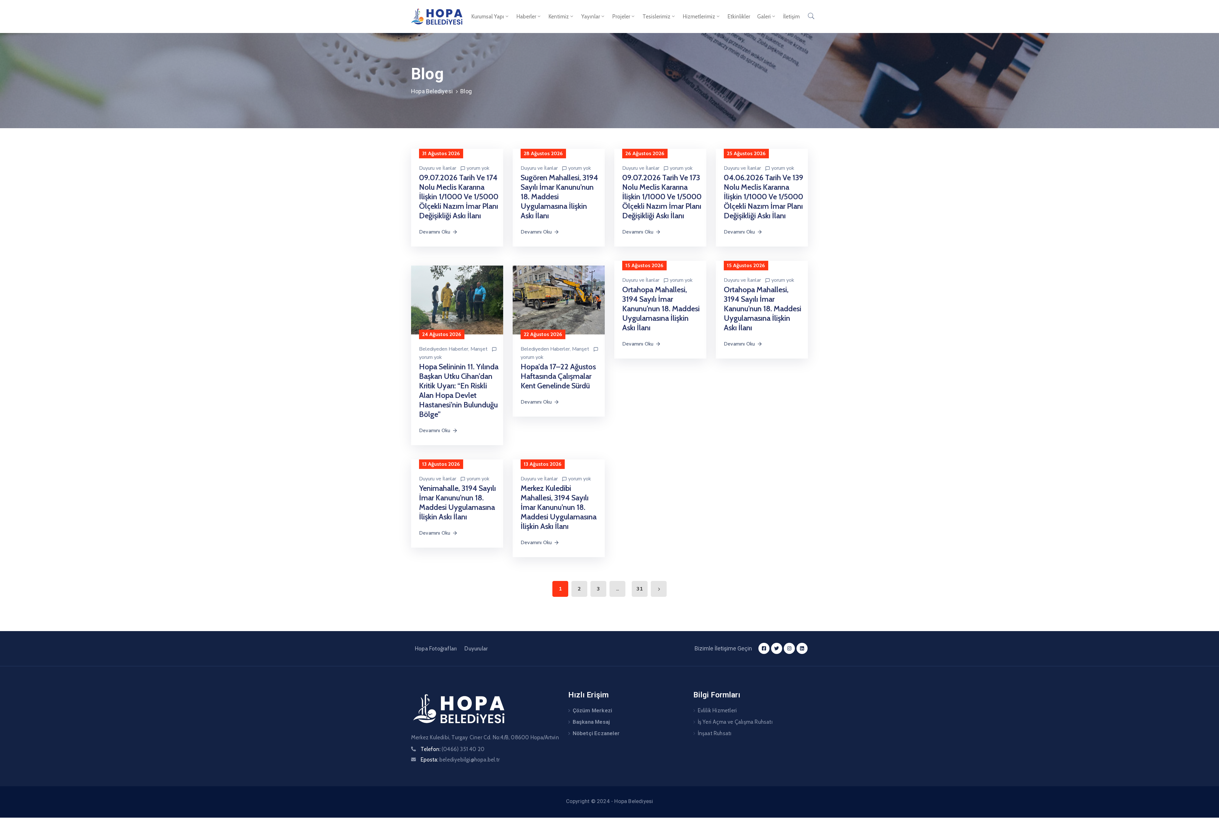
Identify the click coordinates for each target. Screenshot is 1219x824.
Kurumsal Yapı (487, 16)
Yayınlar (590, 16)
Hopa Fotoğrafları (436, 648)
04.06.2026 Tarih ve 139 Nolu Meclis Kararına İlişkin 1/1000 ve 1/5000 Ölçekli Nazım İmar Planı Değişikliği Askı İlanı (763, 196)
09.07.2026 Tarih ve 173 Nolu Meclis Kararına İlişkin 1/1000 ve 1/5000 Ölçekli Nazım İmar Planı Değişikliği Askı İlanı (662, 196)
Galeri (764, 16)
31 (639, 588)
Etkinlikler (739, 16)
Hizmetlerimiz (699, 16)
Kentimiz (559, 16)
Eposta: (460, 759)
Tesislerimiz (656, 16)
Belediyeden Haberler (443, 349)
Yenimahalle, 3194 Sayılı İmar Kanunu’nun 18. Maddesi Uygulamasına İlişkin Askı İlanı (457, 502)
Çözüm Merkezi (592, 710)
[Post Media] (457, 299)
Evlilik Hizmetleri (717, 710)
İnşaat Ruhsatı (715, 733)
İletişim (791, 16)
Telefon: (452, 749)
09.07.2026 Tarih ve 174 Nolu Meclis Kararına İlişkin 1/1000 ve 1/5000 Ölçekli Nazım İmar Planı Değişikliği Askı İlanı (458, 196)
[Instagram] (789, 648)
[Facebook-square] (763, 648)
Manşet (479, 349)
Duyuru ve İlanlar (437, 168)
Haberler (526, 16)
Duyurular (476, 648)
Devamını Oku (434, 232)
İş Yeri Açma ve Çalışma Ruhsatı (735, 722)
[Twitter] (776, 648)
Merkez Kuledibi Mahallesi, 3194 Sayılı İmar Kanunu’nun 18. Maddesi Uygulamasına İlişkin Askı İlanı (558, 507)
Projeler (621, 16)
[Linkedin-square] (802, 648)
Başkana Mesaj (591, 722)
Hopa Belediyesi (432, 91)
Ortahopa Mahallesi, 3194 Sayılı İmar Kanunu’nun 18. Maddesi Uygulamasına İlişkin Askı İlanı (661, 308)
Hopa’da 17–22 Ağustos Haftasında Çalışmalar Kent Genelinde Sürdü (558, 376)
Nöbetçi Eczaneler (596, 733)
